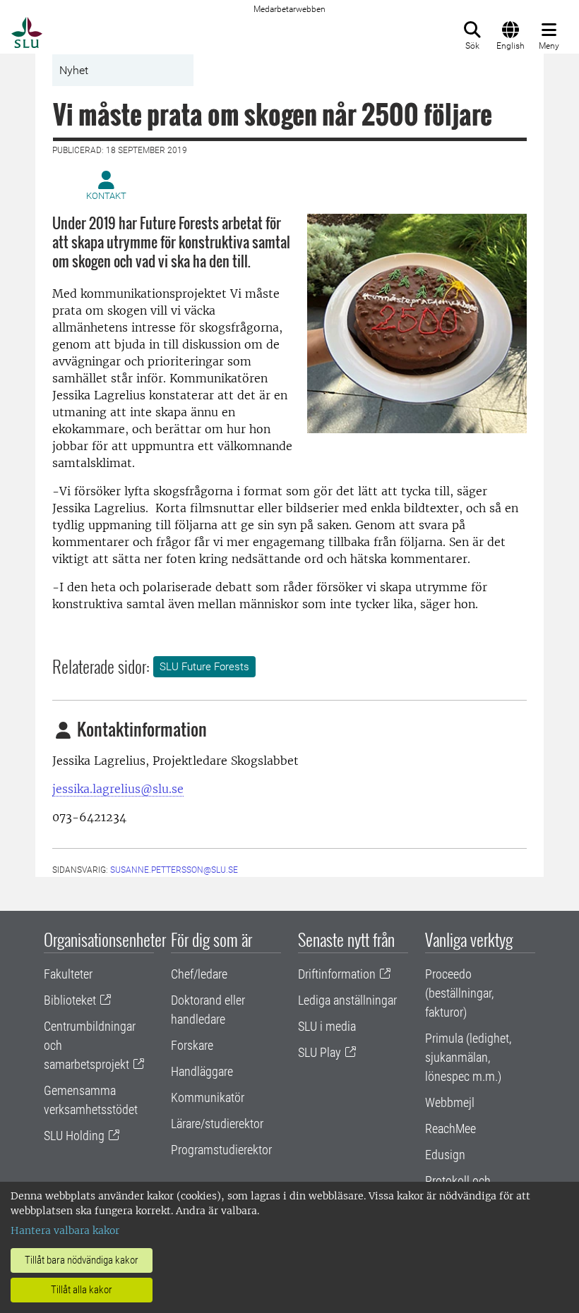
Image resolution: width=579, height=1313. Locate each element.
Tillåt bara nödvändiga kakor (81, 1260)
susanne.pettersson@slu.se (174, 870)
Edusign (445, 1154)
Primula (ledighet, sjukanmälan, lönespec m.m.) (468, 1057)
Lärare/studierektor (217, 1123)
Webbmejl (449, 1102)
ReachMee (450, 1128)
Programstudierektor (221, 1149)
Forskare (192, 1045)
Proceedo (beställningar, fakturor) (459, 993)
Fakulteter (68, 974)
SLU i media (327, 1026)
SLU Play (319, 1052)
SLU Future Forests (204, 666)
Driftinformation (337, 974)
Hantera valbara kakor (65, 1230)
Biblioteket (70, 1000)
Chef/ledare (199, 974)
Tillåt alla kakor (81, 1289)
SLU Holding (74, 1135)
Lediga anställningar (347, 1000)
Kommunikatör (207, 1097)
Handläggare (202, 1071)
